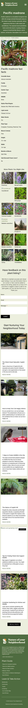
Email (2, 300)
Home (2, 37)
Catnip (3, 262)
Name (2, 294)
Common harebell (6, 216)
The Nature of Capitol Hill (10, 507)
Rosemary (4, 185)
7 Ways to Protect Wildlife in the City (13, 455)
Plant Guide (7, 37)
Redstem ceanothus (7, 223)
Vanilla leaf (18, 247)
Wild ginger (18, 200)
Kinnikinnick (18, 216)
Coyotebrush (5, 191)
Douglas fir (18, 231)
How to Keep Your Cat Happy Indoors (14, 408)
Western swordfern (7, 247)
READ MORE (6, 374)
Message (3, 306)
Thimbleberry (18, 262)
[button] (25, 4)
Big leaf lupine (18, 185)
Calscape (24, 32)
